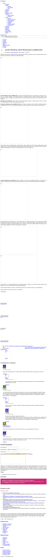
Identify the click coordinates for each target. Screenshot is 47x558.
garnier (34, 347)
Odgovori (5, 373)
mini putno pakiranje (34, 348)
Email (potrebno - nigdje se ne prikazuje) (8, 449)
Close (6, 350)
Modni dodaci (5, 541)
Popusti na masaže (6, 552)
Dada (23, 52)
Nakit (4, 542)
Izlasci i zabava (11, 15)
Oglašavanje (10, 25)
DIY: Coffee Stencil (15, 492)
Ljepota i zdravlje (6, 549)
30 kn (29, 346)
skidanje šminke (3, 349)
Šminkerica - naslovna (7, 523)
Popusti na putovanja (7, 551)
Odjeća (4, 539)
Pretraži (1, 34)
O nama (6, 17)
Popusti (2, 547)
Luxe (9, 8)
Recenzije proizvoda (7, 524)
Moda (6, 11)
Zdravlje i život (8, 31)
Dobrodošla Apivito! (16, 507)
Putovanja (10, 16)
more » (31, 454)
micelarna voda (12, 346)
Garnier (7, 348)
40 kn (31, 346)
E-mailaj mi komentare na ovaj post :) (9, 474)
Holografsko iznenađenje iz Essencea (25, 499)
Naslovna (7, 4)
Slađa (4, 435)
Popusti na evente (6, 554)
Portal (4, 3)
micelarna (38, 347)
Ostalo (6, 32)
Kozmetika (5, 538)
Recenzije (7, 10)
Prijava (5, 34)
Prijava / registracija (11, 19)
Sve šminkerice (11, 20)
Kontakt (9, 22)
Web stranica (2, 451)
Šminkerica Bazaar (4, 535)
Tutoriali (7, 9)
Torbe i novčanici (6, 544)
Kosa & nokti (10, 7)
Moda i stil (7, 29)
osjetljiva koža (41, 348)
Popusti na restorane (7, 553)
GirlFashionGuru (6, 425)
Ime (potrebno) (3, 447)
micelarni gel (27, 348)
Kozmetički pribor (6, 545)
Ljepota (6, 5)
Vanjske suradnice (11, 24)
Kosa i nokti (7, 30)
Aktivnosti (10, 21)
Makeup (9, 6)
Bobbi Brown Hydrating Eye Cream (25, 496)
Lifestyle (7, 14)
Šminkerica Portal (4, 521)
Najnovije (5, 537)
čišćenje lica (30, 347)
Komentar (2, 454)
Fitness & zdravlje (8, 13)
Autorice (9, 18)
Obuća (4, 540)
